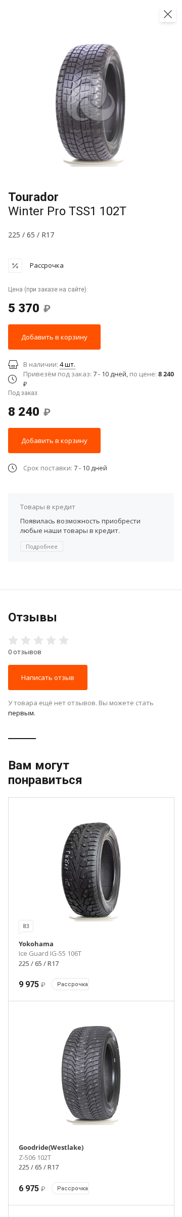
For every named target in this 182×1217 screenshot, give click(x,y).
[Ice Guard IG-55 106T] (91, 871)
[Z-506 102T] (91, 1074)
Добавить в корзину (54, 337)
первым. (21, 712)
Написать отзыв (47, 677)
